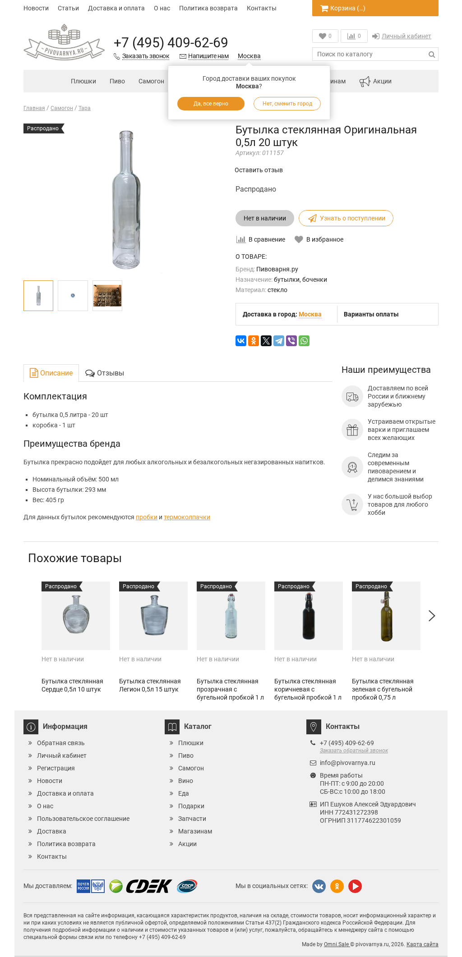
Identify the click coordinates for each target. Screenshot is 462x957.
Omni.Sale (337, 944)
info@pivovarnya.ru (347, 762)
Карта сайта (423, 944)
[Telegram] (278, 340)
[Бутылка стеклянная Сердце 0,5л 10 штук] (76, 616)
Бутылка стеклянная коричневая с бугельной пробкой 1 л (308, 689)
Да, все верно (211, 104)
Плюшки (83, 81)
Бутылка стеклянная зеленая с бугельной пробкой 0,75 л (383, 689)
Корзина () (347, 8)
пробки (146, 517)
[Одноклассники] (253, 340)
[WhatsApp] (304, 340)
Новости (36, 8)
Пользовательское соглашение (83, 818)
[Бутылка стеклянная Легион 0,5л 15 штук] (153, 616)
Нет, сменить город (287, 104)
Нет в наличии (265, 218)
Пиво (117, 81)
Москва (249, 56)
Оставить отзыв (259, 170)
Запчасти (192, 818)
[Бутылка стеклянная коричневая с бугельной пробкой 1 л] (308, 616)
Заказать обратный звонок (354, 750)
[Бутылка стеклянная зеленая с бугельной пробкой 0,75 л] (386, 616)
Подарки (191, 806)
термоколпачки (187, 517)
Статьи (68, 8)
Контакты (262, 8)
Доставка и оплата (116, 8)
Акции (382, 81)
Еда (183, 793)
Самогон (151, 81)
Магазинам (195, 831)
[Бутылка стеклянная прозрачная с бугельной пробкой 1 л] (231, 616)
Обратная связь (61, 742)
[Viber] (291, 340)
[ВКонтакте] (241, 340)
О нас (162, 8)
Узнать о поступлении (352, 218)
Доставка (51, 831)
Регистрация (56, 768)
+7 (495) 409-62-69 (171, 42)
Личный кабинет (406, 36)
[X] (266, 340)
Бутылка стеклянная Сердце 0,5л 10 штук (72, 685)
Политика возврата (208, 8)
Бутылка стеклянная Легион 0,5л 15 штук (150, 685)
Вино (185, 780)
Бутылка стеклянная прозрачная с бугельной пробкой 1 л (230, 689)
